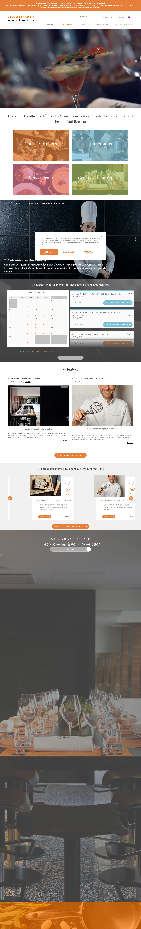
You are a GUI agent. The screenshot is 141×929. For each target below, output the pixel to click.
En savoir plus (109, 517)
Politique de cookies (46, 245)
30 (27, 337)
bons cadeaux (51, 7)
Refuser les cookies (89, 252)
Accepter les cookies (49, 252)
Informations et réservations (118, 303)
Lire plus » (130, 443)
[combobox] (90, 16)
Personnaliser (68, 252)
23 (27, 328)
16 (27, 319)
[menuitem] (66, 23)
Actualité (27, 382)
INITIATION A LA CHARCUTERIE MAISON (120, 500)
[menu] (89, 23)
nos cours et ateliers (101, 5)
